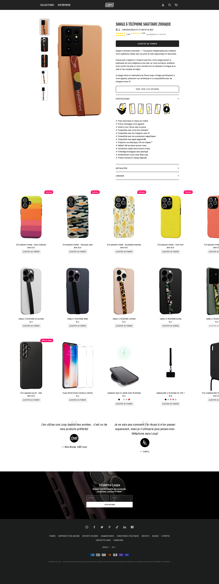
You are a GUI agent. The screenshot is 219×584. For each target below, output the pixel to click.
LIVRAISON (120, 175)
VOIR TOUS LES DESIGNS (147, 89)
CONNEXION (118, 540)
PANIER (52, 536)
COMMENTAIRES (107, 536)
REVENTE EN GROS (90, 536)
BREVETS (145, 536)
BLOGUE (155, 536)
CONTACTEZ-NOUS (103, 540)
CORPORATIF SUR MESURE (69, 536)
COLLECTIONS (47, 4)
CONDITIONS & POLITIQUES (128, 536)
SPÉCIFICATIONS (122, 98)
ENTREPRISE (64, 4)
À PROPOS (166, 536)
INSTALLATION (121, 168)
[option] (79, 70)
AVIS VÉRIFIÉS (150, 34)
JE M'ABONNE (109, 504)
